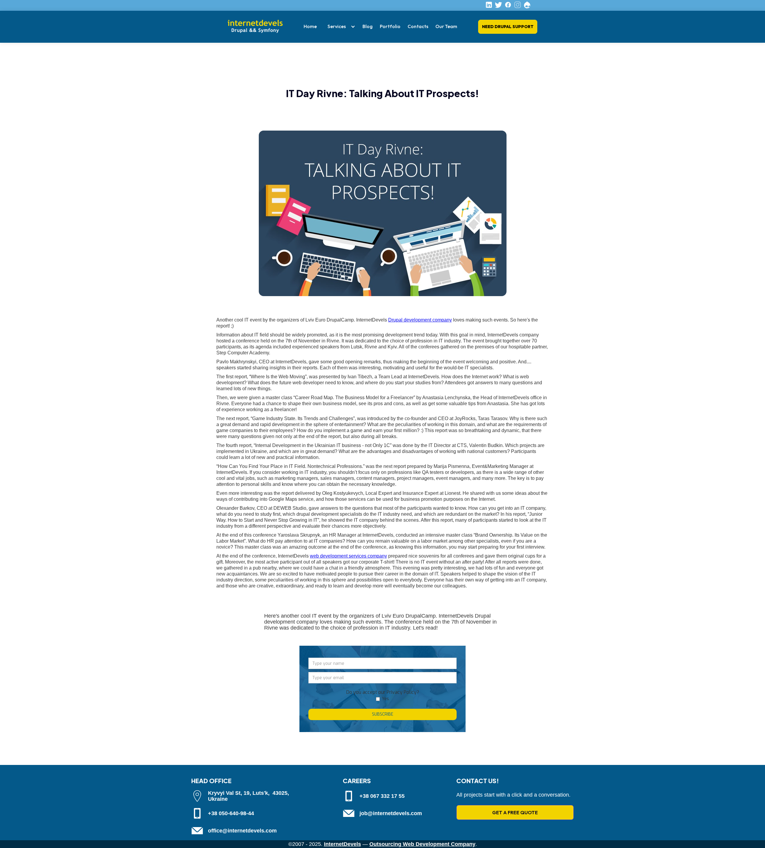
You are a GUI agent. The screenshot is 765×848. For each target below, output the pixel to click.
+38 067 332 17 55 (382, 796)
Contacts (418, 26)
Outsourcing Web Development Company (422, 844)
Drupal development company (420, 319)
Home (310, 26)
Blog (367, 26)
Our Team (446, 26)
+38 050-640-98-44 (231, 813)
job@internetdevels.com (390, 813)
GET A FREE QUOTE (515, 812)
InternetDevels (342, 844)
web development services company (348, 555)
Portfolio (390, 26)
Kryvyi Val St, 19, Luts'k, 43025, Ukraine (248, 796)
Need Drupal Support (507, 26)
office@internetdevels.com (242, 831)
